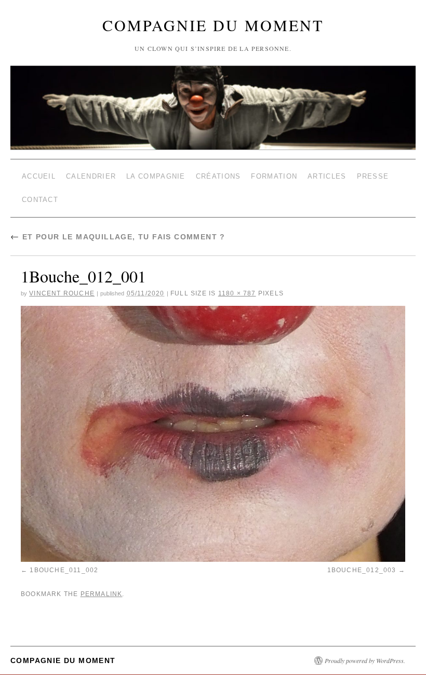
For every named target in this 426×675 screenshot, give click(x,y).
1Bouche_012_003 (361, 561)
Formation (274, 174)
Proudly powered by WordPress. (365, 649)
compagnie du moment (213, 25)
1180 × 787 (237, 285)
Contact (40, 194)
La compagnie (155, 174)
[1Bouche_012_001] (213, 426)
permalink (102, 583)
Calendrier (91, 174)
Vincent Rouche (62, 285)
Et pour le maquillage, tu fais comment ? (117, 229)
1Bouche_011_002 (64, 561)
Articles (327, 174)
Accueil (39, 174)
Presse (373, 174)
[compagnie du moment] (213, 83)
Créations (218, 174)
